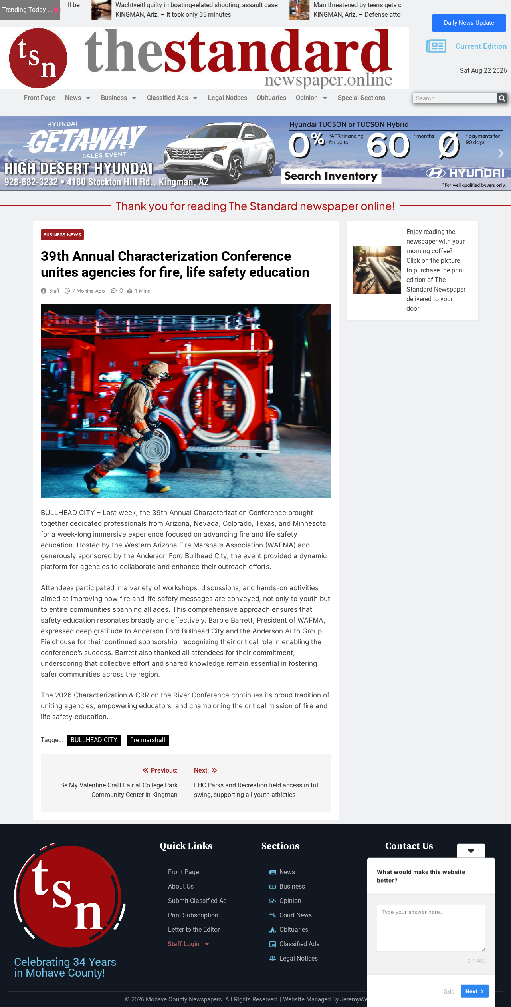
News (73, 98)
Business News (62, 234)
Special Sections (361, 98)
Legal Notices (227, 98)
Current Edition (481, 46)
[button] (10, 153)
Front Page (39, 98)
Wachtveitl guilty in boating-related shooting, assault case (154, 5)
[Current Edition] (436, 46)
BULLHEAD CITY (94, 740)
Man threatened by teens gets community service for (345, 5)
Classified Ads (167, 98)
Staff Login (184, 944)
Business (114, 98)
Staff (54, 291)
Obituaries (271, 98)
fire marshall (147, 740)
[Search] (502, 98)
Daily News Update (469, 22)
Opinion (307, 98)
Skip (449, 990)
